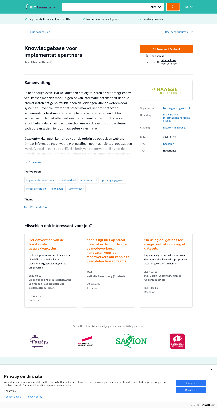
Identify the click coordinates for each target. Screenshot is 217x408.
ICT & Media (35, 296)
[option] (166, 90)
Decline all (190, 390)
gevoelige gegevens (113, 180)
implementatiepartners (40, 180)
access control (88, 180)
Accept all (190, 383)
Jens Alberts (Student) (38, 62)
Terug (39, 31)
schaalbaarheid (67, 180)
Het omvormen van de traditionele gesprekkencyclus (46, 244)
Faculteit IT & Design (175, 127)
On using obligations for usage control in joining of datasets (164, 244)
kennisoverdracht (36, 188)
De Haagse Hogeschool (176, 108)
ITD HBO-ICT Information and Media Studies (176, 117)
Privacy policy (34, 396)
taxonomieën (76, 188)
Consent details (12, 396)
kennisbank (57, 188)
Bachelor (168, 143)
